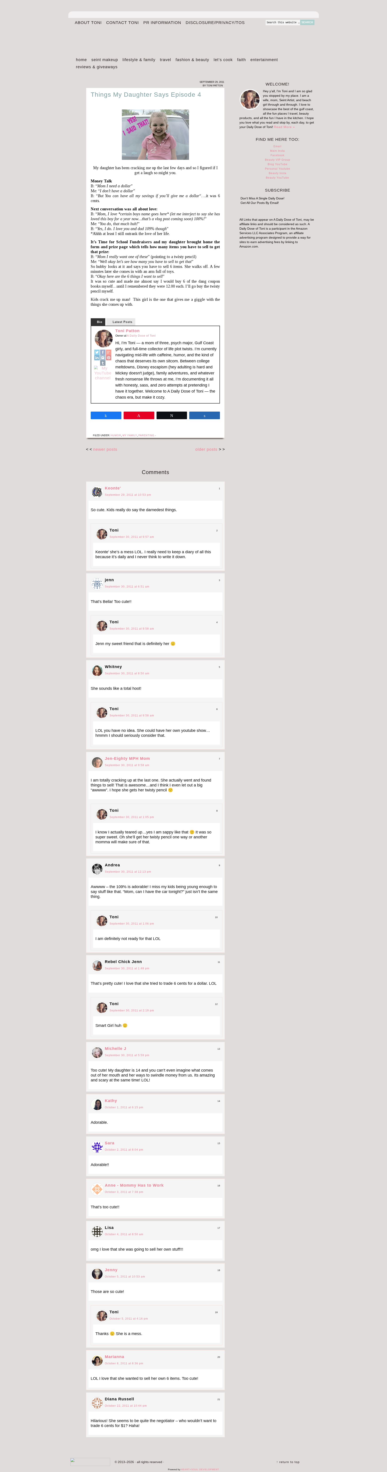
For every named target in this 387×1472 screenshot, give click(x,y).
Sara (109, 1143)
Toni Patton (127, 331)
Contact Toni (122, 22)
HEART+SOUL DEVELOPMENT (200, 1469)
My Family (130, 435)
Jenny (111, 1270)
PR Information (161, 22)
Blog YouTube (278, 164)
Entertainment (263, 60)
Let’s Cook (222, 60)
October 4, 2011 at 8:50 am (124, 1234)
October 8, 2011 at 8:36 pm (124, 1363)
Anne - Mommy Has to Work (134, 1185)
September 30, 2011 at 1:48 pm (127, 968)
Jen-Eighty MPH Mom (127, 758)
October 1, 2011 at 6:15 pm (124, 1107)
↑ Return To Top (288, 1462)
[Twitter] (97, 352)
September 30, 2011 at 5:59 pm (127, 1055)
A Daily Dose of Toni (175, 37)
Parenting (146, 435)
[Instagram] (102, 357)
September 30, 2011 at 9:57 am (132, 536)
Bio (99, 322)
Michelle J (115, 1048)
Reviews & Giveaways (96, 68)
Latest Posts (122, 322)
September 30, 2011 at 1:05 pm (132, 817)
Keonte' (113, 488)
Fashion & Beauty (191, 60)
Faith (241, 60)
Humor (116, 435)
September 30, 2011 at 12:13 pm (128, 871)
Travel (164, 60)
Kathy (111, 1100)
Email (277, 146)
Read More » (284, 127)
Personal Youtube (277, 168)
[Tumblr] (102, 363)
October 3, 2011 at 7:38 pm (124, 1192)
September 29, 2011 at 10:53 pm (128, 494)
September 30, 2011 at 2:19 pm (132, 1010)
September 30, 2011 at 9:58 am (132, 628)
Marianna (114, 1356)
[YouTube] (103, 373)
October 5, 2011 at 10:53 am (125, 1276)
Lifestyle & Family (137, 60)
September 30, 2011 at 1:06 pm (132, 923)
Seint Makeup (104, 60)
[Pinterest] (108, 357)
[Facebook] (102, 352)
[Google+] (108, 352)
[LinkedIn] (97, 357)
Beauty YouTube (277, 177)
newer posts (105, 449)
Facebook (277, 155)
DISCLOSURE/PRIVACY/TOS (214, 22)
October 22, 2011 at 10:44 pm (126, 1405)
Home (81, 60)
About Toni (88, 22)
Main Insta (277, 150)
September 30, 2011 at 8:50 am (127, 673)
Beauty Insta (277, 173)
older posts (207, 449)
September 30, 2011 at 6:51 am (127, 586)
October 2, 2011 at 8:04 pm (124, 1149)
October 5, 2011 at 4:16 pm (129, 1318)
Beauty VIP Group (277, 159)
